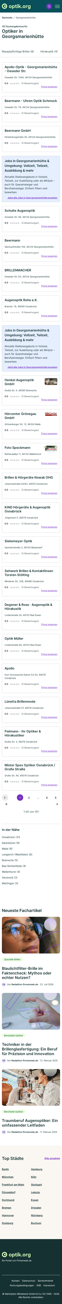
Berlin (5, 1169)
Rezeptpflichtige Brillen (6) (18, 51)
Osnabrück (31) (11, 837)
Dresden (36, 1207)
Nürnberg (37, 1215)
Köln (33, 1177)
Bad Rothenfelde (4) (14, 866)
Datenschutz (28, 1280)
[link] (31, 77)
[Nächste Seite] (57, 804)
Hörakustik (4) (49, 51)
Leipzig (35, 1192)
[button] (49, 6)
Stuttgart (36, 1184)
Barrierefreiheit (45, 1280)
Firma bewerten (49, 86)
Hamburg (36, 1169)
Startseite (7, 17)
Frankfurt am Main (13, 1184)
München (8, 1177)
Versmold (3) (9, 877)
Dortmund (8, 1200)
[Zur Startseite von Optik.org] (16, 6)
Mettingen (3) (10, 883)
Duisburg (7, 1223)
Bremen (6, 1207)
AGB (38, 1285)
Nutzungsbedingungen (22, 1285)
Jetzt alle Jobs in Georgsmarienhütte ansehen (32, 197)
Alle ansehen (52, 1158)
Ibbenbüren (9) (11, 842)
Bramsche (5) (10, 860)
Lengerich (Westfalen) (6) (17, 854)
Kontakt (16, 1280)
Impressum (49, 1285)
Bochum (36, 1223)
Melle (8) (7, 848)
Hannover (8, 1215)
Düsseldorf (8, 1192)
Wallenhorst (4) (11, 871)
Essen (34, 1200)
